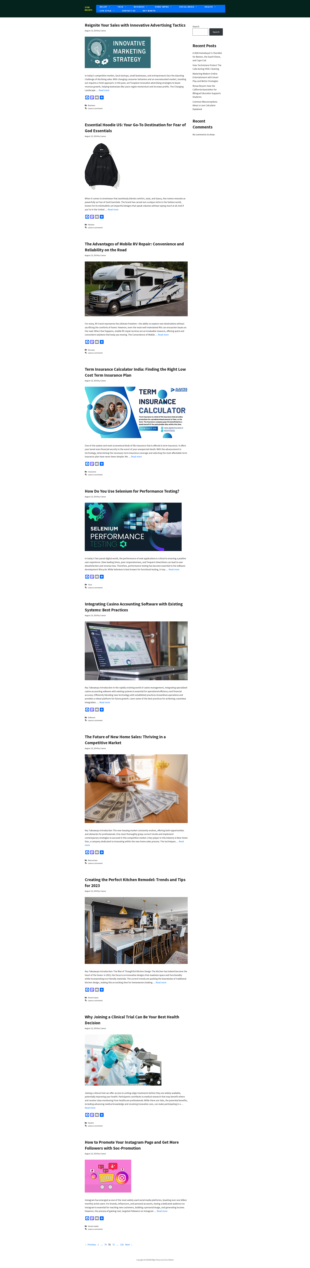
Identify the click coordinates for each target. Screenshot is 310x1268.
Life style (106, 10)
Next (129, 1244)
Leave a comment (95, 108)
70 (105, 1244)
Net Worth (149, 10)
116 (122, 1244)
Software (91, 717)
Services (91, 350)
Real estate (92, 860)
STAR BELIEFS (88, 8)
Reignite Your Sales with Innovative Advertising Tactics (135, 25)
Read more (104, 90)
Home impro (162, 7)
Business (139, 7)
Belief (103, 7)
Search (196, 26)
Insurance (92, 471)
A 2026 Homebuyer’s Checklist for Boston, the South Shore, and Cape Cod (207, 57)
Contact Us (129, 10)
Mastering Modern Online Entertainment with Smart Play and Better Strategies (205, 77)
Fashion (91, 224)
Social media (186, 7)
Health (209, 7)
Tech (120, 7)
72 (113, 1244)
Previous (90, 1244)
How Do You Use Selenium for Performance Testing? (132, 491)
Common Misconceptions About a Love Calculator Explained (205, 105)
